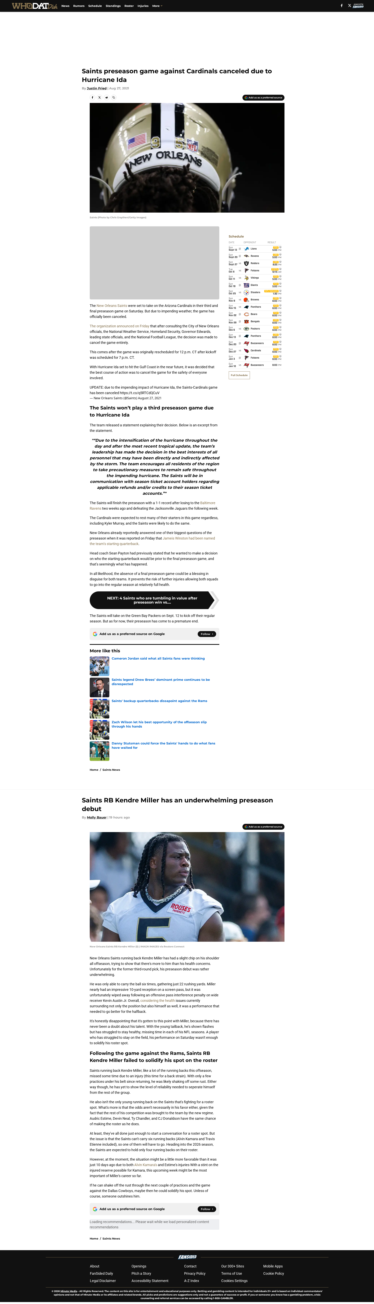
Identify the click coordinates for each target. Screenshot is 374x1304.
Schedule (95, 6)
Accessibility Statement (150, 1281)
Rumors (78, 6)
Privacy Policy (195, 1273)
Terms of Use (231, 1273)
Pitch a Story (141, 1273)
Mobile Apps (273, 1266)
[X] (349, 5)
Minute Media (68, 1291)
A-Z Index (191, 1281)
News (65, 6)
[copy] (113, 97)
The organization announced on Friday (119, 326)
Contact (190, 1266)
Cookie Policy (273, 1273)
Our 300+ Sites (232, 1266)
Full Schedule (239, 375)
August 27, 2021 (150, 398)
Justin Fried (97, 88)
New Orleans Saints (112, 306)
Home (94, 770)
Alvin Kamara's (145, 1165)
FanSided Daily (101, 1273)
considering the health (157, 1000)
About (94, 1266)
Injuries (143, 6)
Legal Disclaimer (103, 1281)
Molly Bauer (97, 817)
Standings (113, 6)
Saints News (111, 770)
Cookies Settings (234, 1281)
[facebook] (342, 5)
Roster (129, 6)
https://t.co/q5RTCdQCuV (139, 393)
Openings (139, 1266)
